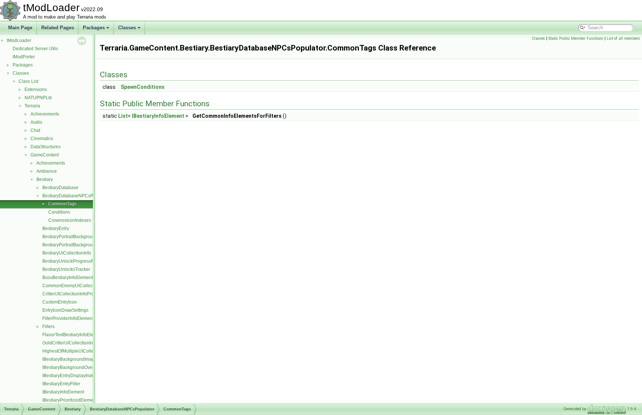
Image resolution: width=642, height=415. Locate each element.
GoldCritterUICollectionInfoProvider (78, 343)
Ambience (46, 171)
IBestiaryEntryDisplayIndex (69, 375)
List (123, 116)
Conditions (59, 212)
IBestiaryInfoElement (63, 392)
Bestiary (44, 179)
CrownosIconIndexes (69, 220)
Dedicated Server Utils (35, 48)
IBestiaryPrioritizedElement (69, 400)
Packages (94, 27)
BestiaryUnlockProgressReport (73, 261)
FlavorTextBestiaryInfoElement (73, 334)
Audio (36, 122)
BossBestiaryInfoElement (67, 277)
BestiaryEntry (55, 228)
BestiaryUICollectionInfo (66, 253)
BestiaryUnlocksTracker (66, 269)
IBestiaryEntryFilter (61, 383)
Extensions (36, 89)
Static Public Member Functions (575, 38)
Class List (28, 81)
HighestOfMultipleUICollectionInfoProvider (85, 351)
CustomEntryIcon (59, 302)
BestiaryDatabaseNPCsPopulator (76, 195)
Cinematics (41, 138)
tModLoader (19, 40)
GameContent (44, 155)
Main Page (20, 27)
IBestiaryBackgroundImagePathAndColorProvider (92, 359)
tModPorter (24, 56)
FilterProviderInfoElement (68, 318)
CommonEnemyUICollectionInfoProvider (83, 285)
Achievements (44, 114)
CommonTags (62, 204)
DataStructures (45, 146)
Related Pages (57, 27)
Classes (127, 27)
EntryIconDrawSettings (65, 310)
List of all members (623, 38)
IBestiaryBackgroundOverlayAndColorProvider (89, 367)
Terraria (32, 105)
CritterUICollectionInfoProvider (73, 293)
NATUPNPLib (38, 97)
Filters (48, 326)
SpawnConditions (143, 87)
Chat (35, 130)
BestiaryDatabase (60, 187)
